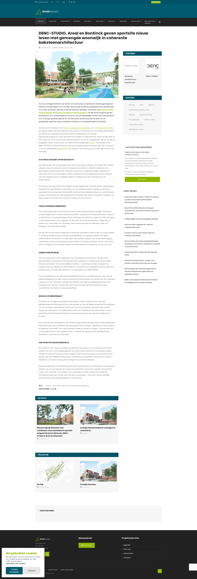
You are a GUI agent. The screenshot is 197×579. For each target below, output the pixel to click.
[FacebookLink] (70, 2)
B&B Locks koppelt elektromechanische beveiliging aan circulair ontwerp (141, 281)
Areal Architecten (46, 113)
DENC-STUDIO (107, 110)
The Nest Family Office (105, 128)
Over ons (127, 549)
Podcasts (111, 21)
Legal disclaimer (67, 570)
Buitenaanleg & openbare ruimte (139, 110)
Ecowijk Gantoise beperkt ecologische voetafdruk (97, 429)
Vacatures (100, 21)
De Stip (40, 484)
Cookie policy (53, 570)
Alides (60, 149)
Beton (142, 105)
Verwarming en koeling (136, 124)
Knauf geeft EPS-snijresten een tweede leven (141, 253)
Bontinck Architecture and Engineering (71, 113)
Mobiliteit (132, 115)
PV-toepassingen (134, 119)
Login (63, 2)
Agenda (127, 545)
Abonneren (142, 179)
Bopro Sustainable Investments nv (77, 128)
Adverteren (156, 2)
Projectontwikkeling (146, 115)
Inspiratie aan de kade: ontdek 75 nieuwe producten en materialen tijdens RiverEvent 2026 (142, 199)
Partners (87, 21)
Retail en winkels (150, 119)
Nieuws (41, 21)
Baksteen (132, 105)
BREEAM (151, 105)
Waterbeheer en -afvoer (136, 129)
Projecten (52, 21)
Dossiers (77, 21)
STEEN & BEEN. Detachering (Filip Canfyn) (141, 219)
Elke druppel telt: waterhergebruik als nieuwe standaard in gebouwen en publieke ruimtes (140, 271)
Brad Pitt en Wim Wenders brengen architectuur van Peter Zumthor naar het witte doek (142, 210)
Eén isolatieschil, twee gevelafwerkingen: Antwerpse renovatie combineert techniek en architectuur (142, 244)
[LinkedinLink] (72, 2)
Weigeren (32, 571)
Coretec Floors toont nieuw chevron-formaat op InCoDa (140, 234)
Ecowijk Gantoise (88, 484)
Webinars (123, 21)
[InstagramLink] (75, 2)
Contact (127, 558)
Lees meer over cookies (15, 564)
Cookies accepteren (14, 570)
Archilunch (135, 21)
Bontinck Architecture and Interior (130, 79)
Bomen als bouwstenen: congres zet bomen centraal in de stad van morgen (141, 261)
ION (67, 149)
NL (52, 2)
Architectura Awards (150, 22)
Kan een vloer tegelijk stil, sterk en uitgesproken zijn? (139, 225)
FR (57, 2)
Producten (65, 21)
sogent (92, 143)
